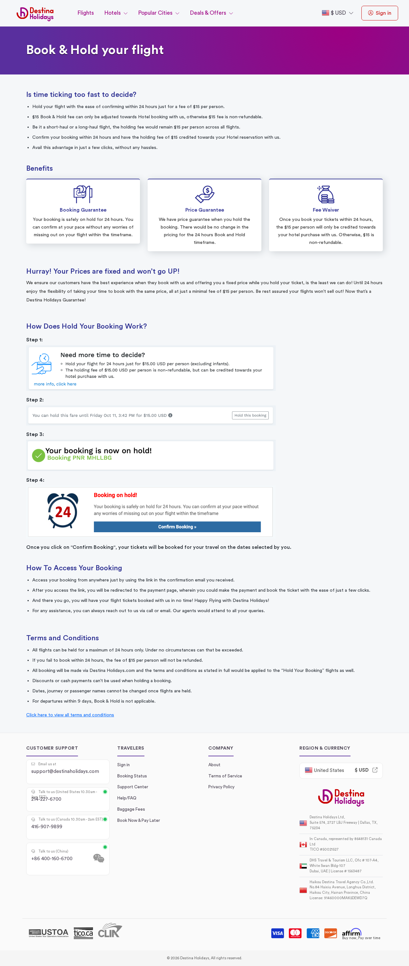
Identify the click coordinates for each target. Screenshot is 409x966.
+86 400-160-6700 (52, 857)
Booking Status (132, 776)
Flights (85, 13)
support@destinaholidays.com (65, 770)
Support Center (132, 787)
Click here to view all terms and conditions (70, 715)
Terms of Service (225, 776)
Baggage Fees (131, 809)
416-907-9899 (67, 825)
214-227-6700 (64, 797)
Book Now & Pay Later (138, 820)
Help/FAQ (126, 798)
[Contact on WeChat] (98, 859)
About (214, 765)
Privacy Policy (221, 787)
